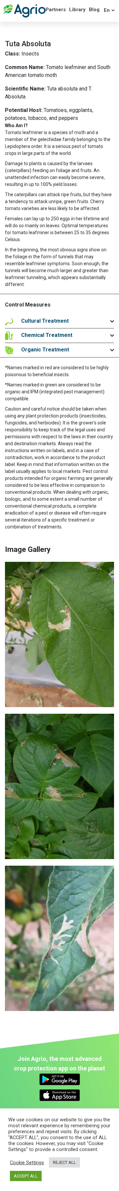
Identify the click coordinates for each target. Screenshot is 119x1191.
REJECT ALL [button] (64, 1162)
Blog (94, 10)
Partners (56, 10)
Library (77, 10)
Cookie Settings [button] (27, 1163)
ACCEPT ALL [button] (26, 1175)
